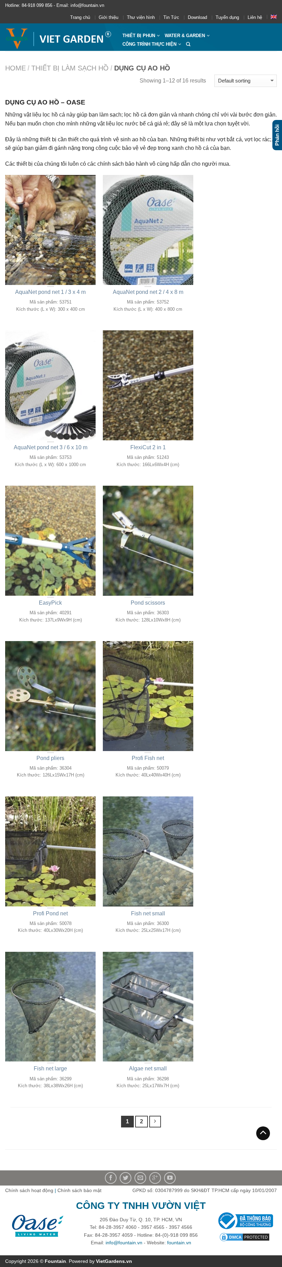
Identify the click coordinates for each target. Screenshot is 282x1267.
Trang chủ (80, 17)
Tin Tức (171, 17)
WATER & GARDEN (185, 35)
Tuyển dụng (227, 17)
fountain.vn (179, 1242)
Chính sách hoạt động (29, 1190)
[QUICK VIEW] (50, 230)
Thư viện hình (141, 17)
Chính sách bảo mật (79, 1190)
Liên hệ (255, 17)
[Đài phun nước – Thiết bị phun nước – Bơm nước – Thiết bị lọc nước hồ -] (58, 37)
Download (197, 17)
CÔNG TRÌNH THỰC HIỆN (149, 44)
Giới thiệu (108, 17)
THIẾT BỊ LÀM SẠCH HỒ (70, 68)
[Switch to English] (274, 17)
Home (15, 68)
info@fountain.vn (124, 1242)
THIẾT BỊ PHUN (138, 35)
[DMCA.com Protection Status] (244, 1236)
